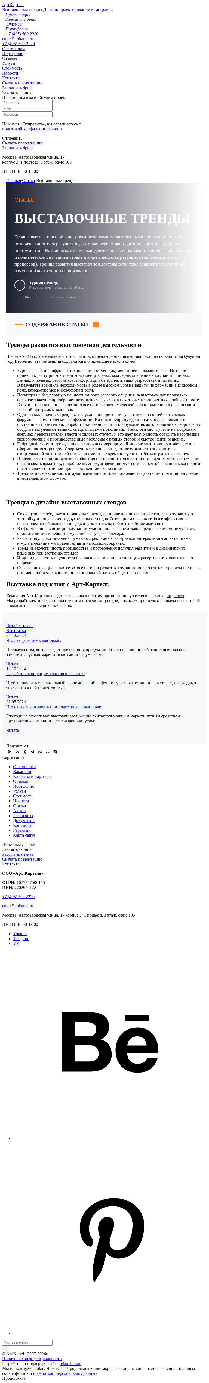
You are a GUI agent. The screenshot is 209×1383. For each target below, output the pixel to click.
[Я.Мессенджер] (9, 752)
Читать (12, 663)
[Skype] (55, 752)
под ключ (175, 595)
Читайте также (19, 625)
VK (16, 943)
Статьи (28, 180)
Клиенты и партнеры (33, 776)
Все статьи (16, 630)
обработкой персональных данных (65, 1373)
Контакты (11, 78)
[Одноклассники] (24, 752)
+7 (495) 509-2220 (18, 43)
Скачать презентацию (22, 83)
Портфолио (12, 53)
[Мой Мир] (47, 752)
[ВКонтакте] (17, 752)
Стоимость (12, 68)
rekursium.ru (70, 1363)
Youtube (20, 933)
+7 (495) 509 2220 (18, 896)
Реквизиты (23, 815)
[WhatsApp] (40, 752)
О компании (13, 48)
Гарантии (22, 830)
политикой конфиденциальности (32, 129)
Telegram (21, 938)
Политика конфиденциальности (32, 1358)
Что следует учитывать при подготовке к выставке (53, 706)
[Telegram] (32, 752)
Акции (19, 810)
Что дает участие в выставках (33, 640)
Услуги (8, 63)
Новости (10, 73)
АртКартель (13, 4)
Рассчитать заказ (17, 854)
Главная (13, 180)
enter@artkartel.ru (17, 38)
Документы (24, 820)
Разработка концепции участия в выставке (45, 673)
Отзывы (9, 58)
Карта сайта (24, 835)
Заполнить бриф (17, 87)
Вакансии (22, 771)
